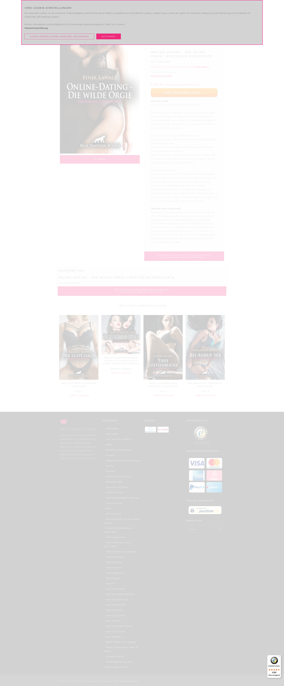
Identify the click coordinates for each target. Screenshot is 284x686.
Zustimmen (109, 36)
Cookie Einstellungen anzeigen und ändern (59, 36)
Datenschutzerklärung (36, 28)
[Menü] (279, 657)
